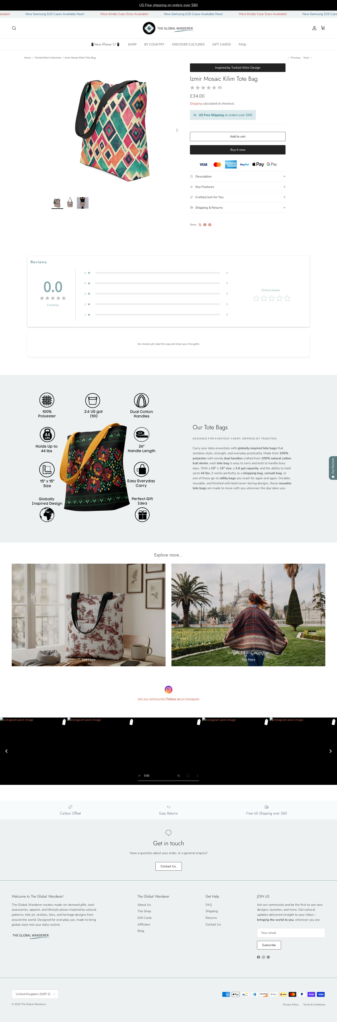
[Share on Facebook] (204, 224)
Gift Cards (144, 918)
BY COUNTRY (154, 44)
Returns (211, 918)
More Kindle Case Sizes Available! (92, 14)
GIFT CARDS (221, 44)
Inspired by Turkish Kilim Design (237, 68)
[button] (156, 272)
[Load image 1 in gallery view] (116, 128)
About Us (144, 905)
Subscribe (269, 945)
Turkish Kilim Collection (48, 57)
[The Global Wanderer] (168, 28)
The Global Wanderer (33, 1004)
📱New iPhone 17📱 (105, 44)
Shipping (196, 103)
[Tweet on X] (200, 224)
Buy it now (237, 150)
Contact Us (213, 924)
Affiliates (143, 924)
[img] (203, 87)
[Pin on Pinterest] (209, 224)
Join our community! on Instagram (169, 699)
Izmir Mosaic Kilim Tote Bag (80, 57)
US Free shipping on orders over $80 (168, 5)
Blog (140, 931)
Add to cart (238, 136)
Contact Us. (169, 866)
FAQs (243, 44)
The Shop (144, 911)
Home (27, 57)
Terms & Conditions (314, 1004)
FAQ (209, 905)
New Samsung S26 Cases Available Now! (161, 14)
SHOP (132, 44)
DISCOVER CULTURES (188, 44)
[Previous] (6, 751)
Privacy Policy (291, 1004)
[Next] (330, 751)
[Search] (14, 28)
